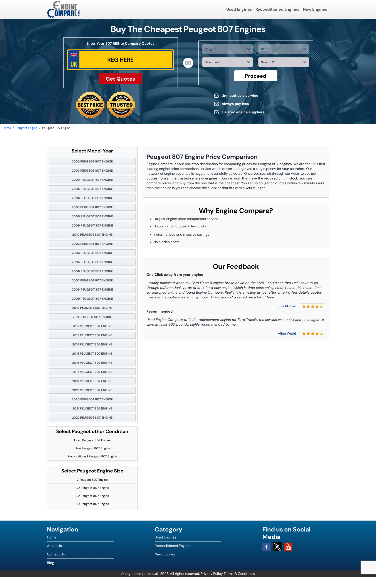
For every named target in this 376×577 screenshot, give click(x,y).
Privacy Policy (212, 573)
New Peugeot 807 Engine (92, 448)
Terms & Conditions (239, 573)
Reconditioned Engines (277, 9)
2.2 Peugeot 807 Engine (92, 496)
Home (51, 537)
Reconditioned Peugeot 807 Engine (92, 456)
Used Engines (239, 9)
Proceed (255, 76)
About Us (54, 545)
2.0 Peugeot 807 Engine (92, 488)
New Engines (315, 9)
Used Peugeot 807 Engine (92, 440)
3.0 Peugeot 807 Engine (92, 504)
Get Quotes (120, 78)
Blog (50, 562)
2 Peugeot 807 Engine (92, 480)
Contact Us (56, 554)
